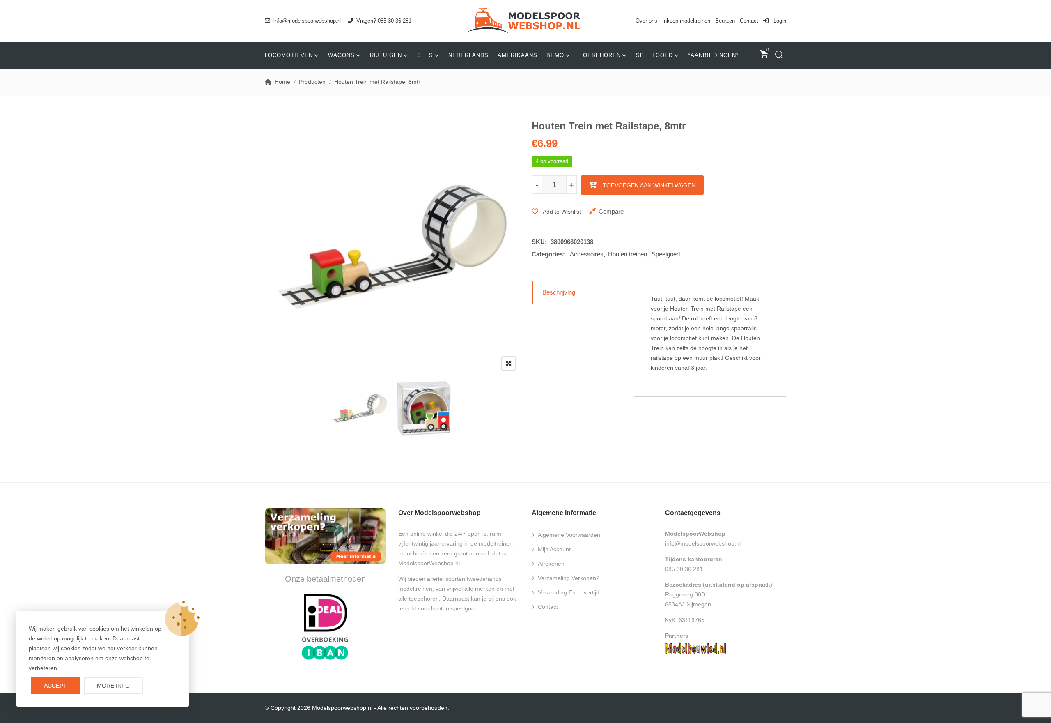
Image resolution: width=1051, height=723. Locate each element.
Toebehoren (600, 55)
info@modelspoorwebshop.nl (307, 21)
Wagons (341, 55)
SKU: (539, 241)
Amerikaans (517, 55)
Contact (749, 21)
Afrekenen (551, 563)
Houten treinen (627, 254)
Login (779, 21)
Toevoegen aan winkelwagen (649, 185)
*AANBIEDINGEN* (713, 55)
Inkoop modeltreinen (686, 21)
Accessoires (587, 254)
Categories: (548, 254)
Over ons (646, 21)
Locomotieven (289, 55)
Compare (611, 211)
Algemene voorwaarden (569, 535)
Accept (55, 685)
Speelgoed (654, 55)
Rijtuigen (386, 55)
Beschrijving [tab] (558, 292)
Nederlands (468, 55)
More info (113, 685)
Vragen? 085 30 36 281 (383, 21)
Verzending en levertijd (568, 592)
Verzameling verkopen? (568, 578)
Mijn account (554, 549)
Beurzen (725, 21)
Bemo (555, 55)
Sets (425, 55)
